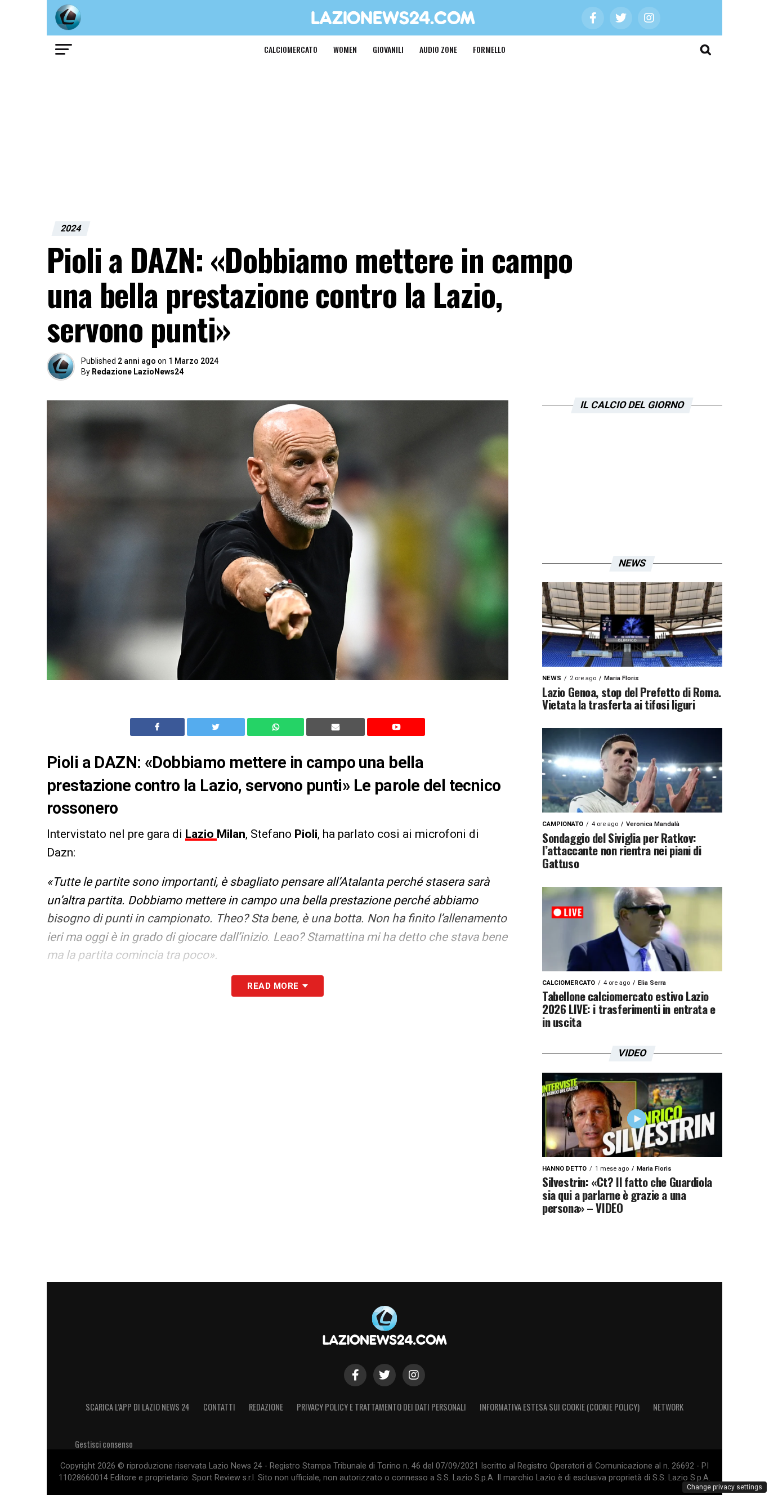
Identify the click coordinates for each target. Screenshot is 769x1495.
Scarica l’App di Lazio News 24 (138, 1407)
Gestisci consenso (104, 1444)
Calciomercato (291, 49)
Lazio (201, 834)
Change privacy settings (724, 1487)
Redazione (266, 1407)
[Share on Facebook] (158, 727)
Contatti (219, 1407)
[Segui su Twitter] (384, 1375)
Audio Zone (438, 49)
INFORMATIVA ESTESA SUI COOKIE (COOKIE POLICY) (560, 1407)
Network (668, 1407)
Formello (489, 49)
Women (345, 49)
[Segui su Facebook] (355, 1375)
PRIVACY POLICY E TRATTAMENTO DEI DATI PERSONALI (381, 1407)
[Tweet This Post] (217, 727)
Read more (272, 986)
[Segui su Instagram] (414, 1375)
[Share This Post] (277, 727)
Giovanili (388, 49)
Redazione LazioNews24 (138, 371)
